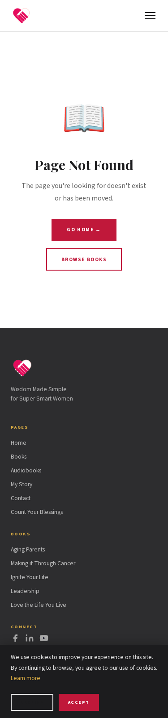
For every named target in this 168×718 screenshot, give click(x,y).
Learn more (25, 678)
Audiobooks (26, 470)
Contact (20, 498)
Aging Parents (28, 549)
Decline (31, 702)
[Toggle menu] (150, 15)
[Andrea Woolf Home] (21, 15)
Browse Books (84, 259)
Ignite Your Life (29, 577)
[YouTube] (43, 640)
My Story (21, 484)
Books (18, 456)
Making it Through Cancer (43, 563)
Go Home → (84, 229)
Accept (79, 702)
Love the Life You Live (38, 605)
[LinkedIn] (29, 640)
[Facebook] (15, 640)
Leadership (25, 591)
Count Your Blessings (37, 512)
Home (18, 442)
